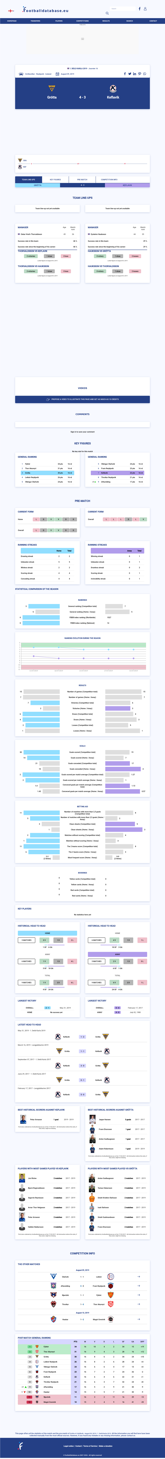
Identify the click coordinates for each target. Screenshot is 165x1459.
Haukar (65, 1319)
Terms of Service (90, 1446)
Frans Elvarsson (105, 1129)
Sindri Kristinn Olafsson (107, 1198)
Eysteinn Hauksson (98, 234)
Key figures (55, 180)
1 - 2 (82, 1037)
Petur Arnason (36, 1120)
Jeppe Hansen (105, 1120)
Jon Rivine (32, 1178)
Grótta (97, 1037)
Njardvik (65, 1295)
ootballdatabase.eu (47, 11)
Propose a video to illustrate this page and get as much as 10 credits (85, 399)
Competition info (109, 180)
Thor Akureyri (98, 1304)
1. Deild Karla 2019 (78, 68)
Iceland (48, 74)
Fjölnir (98, 1295)
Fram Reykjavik (99, 1286)
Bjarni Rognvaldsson (36, 1188)
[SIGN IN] (145, 8)
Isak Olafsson (103, 1207)
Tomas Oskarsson (105, 1188)
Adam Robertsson (106, 1149)
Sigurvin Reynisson (35, 1198)
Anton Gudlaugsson (107, 1139)
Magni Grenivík (99, 1319)
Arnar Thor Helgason (36, 1207)
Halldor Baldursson (35, 1227)
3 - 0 (82, 1066)
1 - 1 (82, 1051)
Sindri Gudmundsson (106, 1217)
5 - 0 (82, 1095)
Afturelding (65, 1286)
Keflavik (66, 1037)
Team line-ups (28, 180)
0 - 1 (82, 1080)
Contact (78, 1446)
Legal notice (69, 1446)
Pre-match (82, 180)
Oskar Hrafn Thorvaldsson (31, 234)
